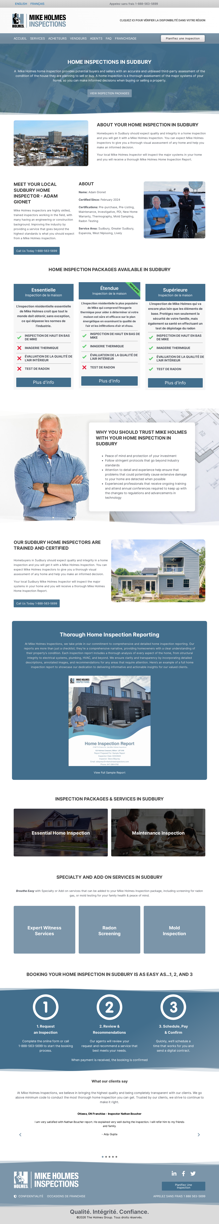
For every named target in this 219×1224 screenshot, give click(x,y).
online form (51, 1041)
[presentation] (102, 1157)
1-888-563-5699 (30, 1046)
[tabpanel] (109, 1132)
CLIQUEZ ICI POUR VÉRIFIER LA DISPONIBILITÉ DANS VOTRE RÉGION (162, 20)
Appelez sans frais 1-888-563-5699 (134, 3)
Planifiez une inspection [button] (183, 38)
